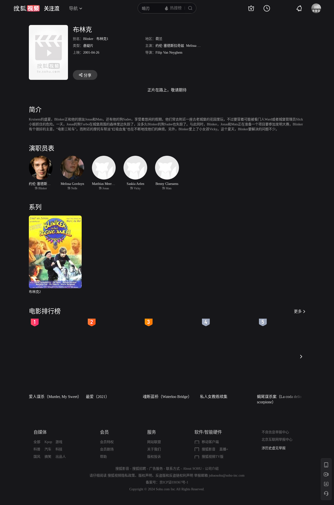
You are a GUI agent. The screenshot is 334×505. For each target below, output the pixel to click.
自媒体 (40, 432)
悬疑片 (88, 46)
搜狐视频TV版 (212, 456)
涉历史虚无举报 (274, 448)
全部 (36, 442)
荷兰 (159, 39)
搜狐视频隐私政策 (121, 475)
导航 (73, 8)
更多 (298, 311)
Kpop (48, 442)
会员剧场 (107, 449)
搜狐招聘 (139, 468)
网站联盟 (154, 442)
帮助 (103, 456)
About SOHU (192, 468)
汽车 (48, 449)
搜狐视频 (26, 8)
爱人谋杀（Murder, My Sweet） (55, 397)
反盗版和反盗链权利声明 (174, 475)
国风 (36, 456)
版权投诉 (154, 456)
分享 (87, 75)
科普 (36, 449)
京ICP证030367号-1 (173, 482)
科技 (59, 449)
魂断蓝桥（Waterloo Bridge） (167, 397)
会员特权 (107, 442)
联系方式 (173, 468)
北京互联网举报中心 (277, 439)
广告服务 (156, 468)
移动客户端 (210, 442)
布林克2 (35, 292)
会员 (104, 432)
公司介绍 (212, 468)
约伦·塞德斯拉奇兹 (170, 46)
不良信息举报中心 (275, 432)
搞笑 (48, 456)
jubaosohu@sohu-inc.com (227, 475)
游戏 (59, 442)
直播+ (223, 449)
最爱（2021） (97, 397)
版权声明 (145, 475)
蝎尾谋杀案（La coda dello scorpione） (279, 399)
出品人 (61, 456)
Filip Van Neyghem (169, 52)
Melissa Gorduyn (198, 46)
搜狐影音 (208, 449)
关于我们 (154, 449)
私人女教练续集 (213, 397)
